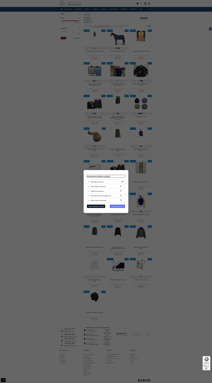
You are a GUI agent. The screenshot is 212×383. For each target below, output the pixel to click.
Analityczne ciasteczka (97, 191)
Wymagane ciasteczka (97, 182)
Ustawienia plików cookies (98, 176)
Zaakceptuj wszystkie (117, 206)
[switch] (206, 368)
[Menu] (209, 357)
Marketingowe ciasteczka (98, 186)
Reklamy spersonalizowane (98, 200)
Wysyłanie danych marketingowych (101, 195)
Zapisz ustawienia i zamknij (96, 206)
